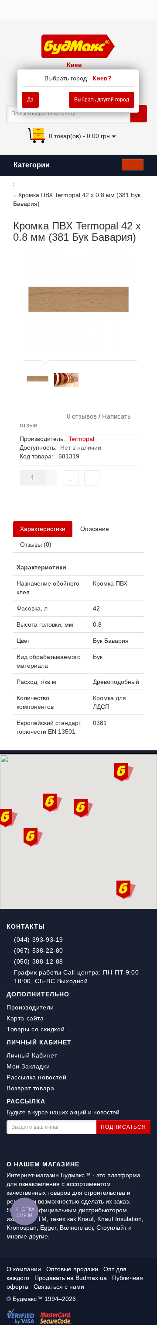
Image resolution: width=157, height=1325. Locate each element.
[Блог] (145, 9)
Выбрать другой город (101, 100)
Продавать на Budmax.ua (71, 1277)
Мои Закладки (28, 1066)
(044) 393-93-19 (38, 939)
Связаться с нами (59, 1286)
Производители (30, 1007)
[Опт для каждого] (135, 9)
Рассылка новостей (36, 1077)
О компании (24, 1269)
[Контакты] (124, 9)
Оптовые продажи (72, 1269)
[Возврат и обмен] (113, 9)
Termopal (81, 438)
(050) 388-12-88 (38, 961)
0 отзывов (80, 416)
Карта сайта (25, 1018)
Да (30, 100)
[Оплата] (102, 9)
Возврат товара (30, 1088)
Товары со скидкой (36, 1029)
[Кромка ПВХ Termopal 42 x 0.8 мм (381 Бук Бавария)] (37, 379)
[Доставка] (91, 9)
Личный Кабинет (32, 1055)
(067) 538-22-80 (38, 950)
